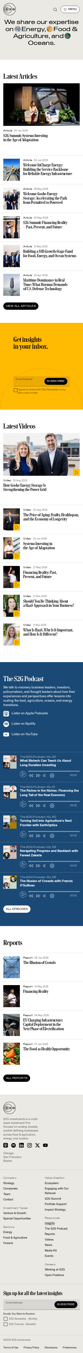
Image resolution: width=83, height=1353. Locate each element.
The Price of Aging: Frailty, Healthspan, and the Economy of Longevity (51, 516)
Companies (10, 1188)
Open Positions (54, 1275)
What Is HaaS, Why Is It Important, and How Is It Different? (48, 632)
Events (49, 1256)
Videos (49, 1239)
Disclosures (51, 1347)
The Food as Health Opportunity (46, 1049)
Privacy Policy (31, 1347)
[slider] (54, 771)
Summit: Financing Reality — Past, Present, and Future (45, 224)
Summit (53, 1199)
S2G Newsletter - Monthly (23, 1319)
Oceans (8, 1243)
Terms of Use (10, 1347)
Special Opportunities (17, 1218)
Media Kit (51, 1250)
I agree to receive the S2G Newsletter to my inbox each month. (42, 391)
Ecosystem (52, 1183)
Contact (8, 1199)
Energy (32, 29)
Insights (50, 1223)
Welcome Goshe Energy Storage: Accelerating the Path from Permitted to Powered (45, 198)
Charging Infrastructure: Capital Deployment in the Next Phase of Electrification (43, 1024)
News (48, 1245)
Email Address (24, 379)
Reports (50, 1234)
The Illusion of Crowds (39, 962)
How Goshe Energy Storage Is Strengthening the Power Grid (25, 487)
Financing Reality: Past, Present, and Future (40, 574)
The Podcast (56, 1228)
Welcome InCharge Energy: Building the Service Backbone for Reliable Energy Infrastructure (47, 169)
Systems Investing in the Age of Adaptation (39, 545)
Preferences (69, 1347)
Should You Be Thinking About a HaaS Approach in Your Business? (48, 603)
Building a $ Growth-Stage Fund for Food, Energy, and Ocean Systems (49, 253)
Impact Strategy (55, 1209)
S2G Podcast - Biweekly (22, 1324)
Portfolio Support (56, 1204)
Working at (55, 1269)
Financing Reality (35, 991)
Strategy (8, 1183)
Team (6, 1194)
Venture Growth (14, 1213)
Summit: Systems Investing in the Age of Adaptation (25, 137)
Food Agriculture (15, 1238)
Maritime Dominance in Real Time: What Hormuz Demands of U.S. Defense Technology (45, 284)
